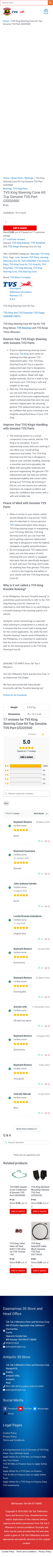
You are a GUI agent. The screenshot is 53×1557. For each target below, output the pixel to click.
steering (44, 257)
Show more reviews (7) (26, 1129)
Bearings (29, 178)
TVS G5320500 (28, 261)
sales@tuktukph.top (15, 1346)
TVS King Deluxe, (21, 242)
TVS (12, 525)
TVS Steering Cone (27, 271)
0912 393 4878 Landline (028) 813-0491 (25, 1386)
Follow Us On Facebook (15, 695)
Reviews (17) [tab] (16, 295)
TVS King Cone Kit (18, 264)
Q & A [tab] (12, 299)
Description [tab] (15, 288)
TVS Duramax (38, 242)
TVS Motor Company (20, 277)
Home (6, 21)
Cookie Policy (10, 1433)
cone (17, 257)
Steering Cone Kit (11, 261)
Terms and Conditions (14, 1440)
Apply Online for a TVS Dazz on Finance (22, 1471)
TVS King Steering (23, 268)
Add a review (26, 757)
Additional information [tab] (21, 292)
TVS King (23, 353)
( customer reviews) (14, 239)
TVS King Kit (34, 264)
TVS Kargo (13, 246)
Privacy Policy (10, 1436)
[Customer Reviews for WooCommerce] (42, 734)
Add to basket (20, 228)
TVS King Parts (20, 188)
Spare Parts (17, 178)
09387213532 (12, 1343)
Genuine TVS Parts (30, 257)
